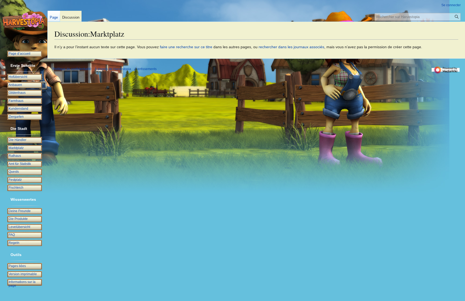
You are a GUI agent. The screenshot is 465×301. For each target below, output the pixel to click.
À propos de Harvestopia (113, 69)
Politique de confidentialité (72, 69)
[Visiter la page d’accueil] (23, 21)
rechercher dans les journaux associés (291, 47)
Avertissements (145, 69)
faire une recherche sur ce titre (186, 47)
